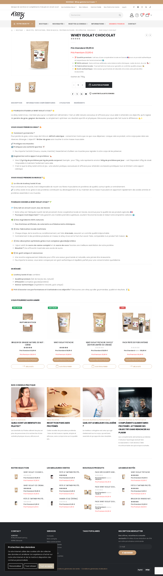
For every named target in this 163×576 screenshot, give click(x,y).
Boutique (43, 24)
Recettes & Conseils (77, 24)
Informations (97, 24)
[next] (150, 35)
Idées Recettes (53, 420)
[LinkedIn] (146, 7)
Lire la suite (29, 367)
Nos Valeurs (83, 7)
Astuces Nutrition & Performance (96, 420)
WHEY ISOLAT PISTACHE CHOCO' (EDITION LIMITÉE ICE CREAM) (99, 343)
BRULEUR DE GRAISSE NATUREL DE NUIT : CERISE (27, 343)
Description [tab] (16, 103)
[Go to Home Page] (12, 30)
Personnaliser (15, 566)
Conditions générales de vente (68, 569)
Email (86, 94)
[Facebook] (134, 7)
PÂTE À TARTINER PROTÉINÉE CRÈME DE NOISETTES (79, 485)
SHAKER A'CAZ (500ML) (68, 498)
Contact (132, 24)
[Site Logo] (17, 15)
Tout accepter (46, 566)
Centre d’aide (96, 7)
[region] (31, 557)
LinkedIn (82, 94)
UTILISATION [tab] (64, 103)
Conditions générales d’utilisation (94, 569)
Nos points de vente (111, 7)
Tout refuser (30, 566)
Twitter (77, 94)
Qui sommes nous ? (68, 7)
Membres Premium (116, 24)
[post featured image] (63, 322)
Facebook (73, 94)
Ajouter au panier (100, 85)
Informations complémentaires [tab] (40, 103)
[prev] (146, 35)
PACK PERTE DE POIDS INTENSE (135, 342)
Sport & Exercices (18, 420)
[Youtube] (138, 7)
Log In (124, 7)
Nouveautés (58, 24)
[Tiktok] (150, 7)
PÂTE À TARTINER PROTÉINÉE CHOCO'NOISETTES (78, 472)
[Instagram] (142, 7)
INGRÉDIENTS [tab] (79, 103)
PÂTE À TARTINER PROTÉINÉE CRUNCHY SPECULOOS (44, 498)
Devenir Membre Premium (27, 360)
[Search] (120, 15)
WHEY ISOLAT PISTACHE (64, 342)
